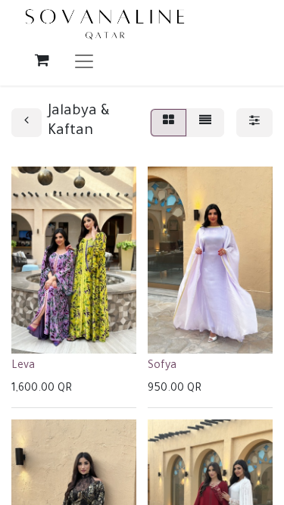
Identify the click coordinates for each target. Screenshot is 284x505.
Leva (23, 366)
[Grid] (168, 122)
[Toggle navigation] (84, 60)
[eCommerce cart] (41, 60)
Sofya (162, 366)
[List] (205, 122)
